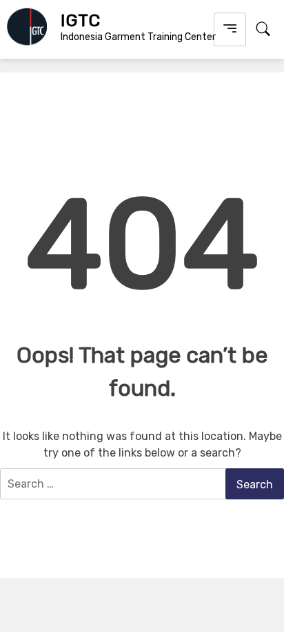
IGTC (80, 20)
